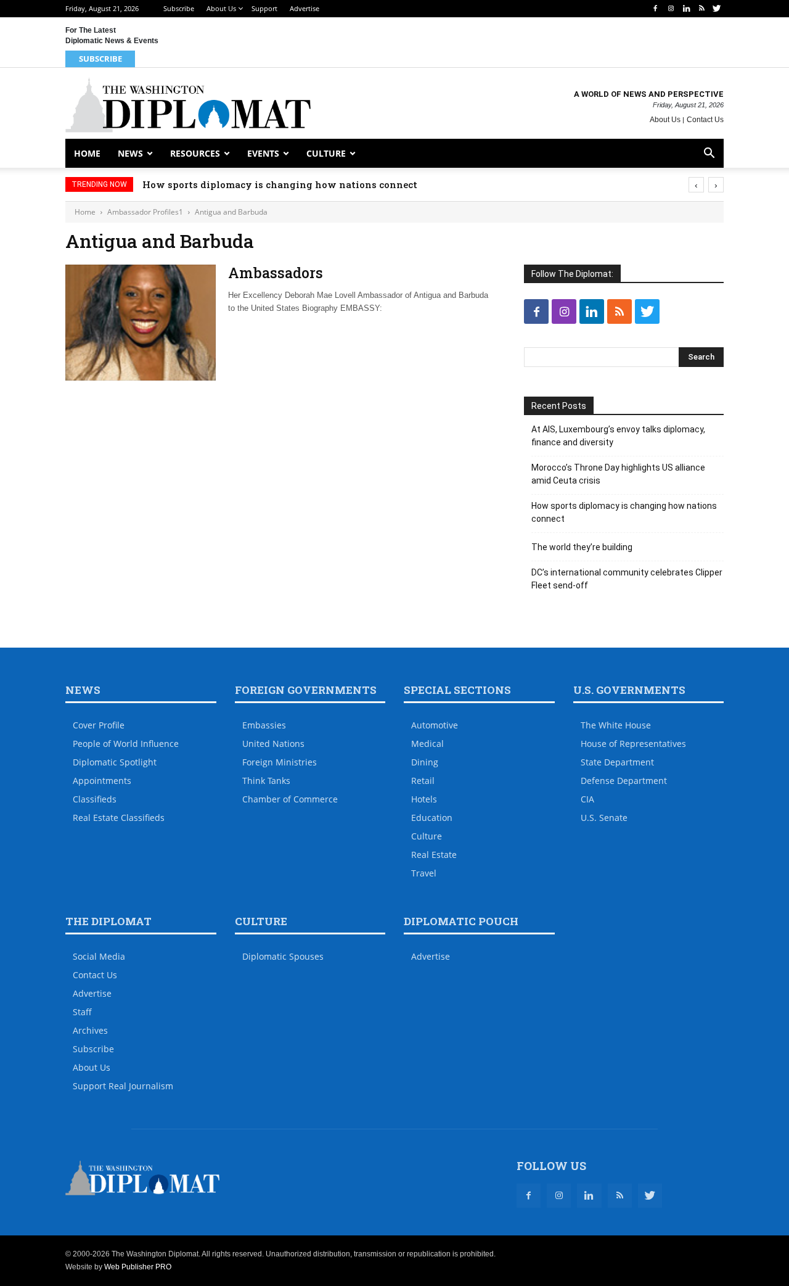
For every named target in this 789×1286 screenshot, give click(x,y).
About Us (221, 8)
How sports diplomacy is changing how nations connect (279, 184)
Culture (326, 153)
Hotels (424, 799)
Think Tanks (266, 780)
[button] (709, 154)
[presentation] (696, 184)
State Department (617, 762)
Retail (423, 780)
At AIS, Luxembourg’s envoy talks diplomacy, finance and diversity (618, 435)
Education (431, 817)
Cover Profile (99, 725)
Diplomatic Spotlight (115, 762)
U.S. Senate (604, 817)
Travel (423, 873)
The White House (616, 725)
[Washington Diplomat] (188, 105)
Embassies (264, 725)
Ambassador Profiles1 (145, 212)
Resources (195, 153)
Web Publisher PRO (137, 1267)
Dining (424, 762)
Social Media (99, 956)
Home (87, 153)
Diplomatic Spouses (283, 956)
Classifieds (95, 799)
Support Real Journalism (123, 1086)
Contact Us (705, 119)
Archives (90, 1030)
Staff (82, 1012)
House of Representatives (633, 743)
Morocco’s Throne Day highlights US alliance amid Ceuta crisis (618, 474)
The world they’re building (581, 547)
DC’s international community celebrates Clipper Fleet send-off (626, 578)
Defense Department (624, 780)
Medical (427, 743)
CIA (587, 799)
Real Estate (434, 854)
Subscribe (178, 8)
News (130, 153)
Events (263, 153)
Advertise (304, 8)
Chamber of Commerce (290, 799)
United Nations (273, 743)
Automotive (434, 725)
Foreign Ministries (279, 762)
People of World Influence (126, 743)
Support (264, 8)
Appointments (102, 780)
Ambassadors (275, 272)
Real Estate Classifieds (119, 817)
